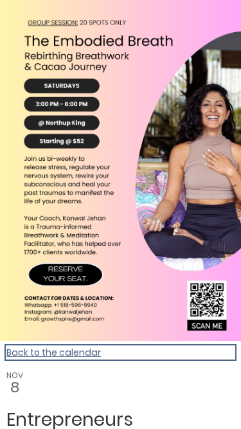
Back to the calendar (53, 352)
